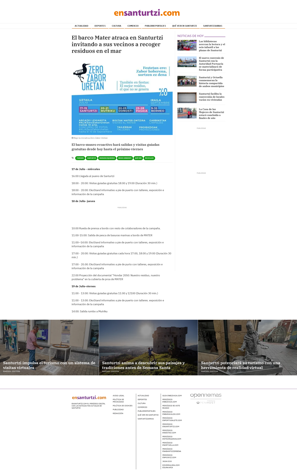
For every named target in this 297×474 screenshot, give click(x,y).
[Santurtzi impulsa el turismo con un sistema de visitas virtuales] (49, 347)
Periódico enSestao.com (169, 431)
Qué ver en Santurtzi (148, 415)
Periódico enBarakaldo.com (171, 413)
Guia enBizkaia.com (172, 395)
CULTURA (116, 25)
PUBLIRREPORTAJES (155, 25)
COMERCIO (133, 25)
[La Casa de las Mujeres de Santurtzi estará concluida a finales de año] (187, 113)
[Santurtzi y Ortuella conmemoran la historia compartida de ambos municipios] (187, 81)
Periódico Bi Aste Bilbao (171, 406)
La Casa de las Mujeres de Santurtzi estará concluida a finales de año (211, 114)
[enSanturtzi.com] (148, 12)
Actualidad (143, 395)
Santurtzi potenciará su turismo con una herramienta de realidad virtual (240, 365)
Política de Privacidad (118, 400)
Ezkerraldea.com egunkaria (171, 466)
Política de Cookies (122, 405)
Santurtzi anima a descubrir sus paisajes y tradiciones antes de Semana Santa (143, 365)
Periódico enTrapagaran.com (171, 437)
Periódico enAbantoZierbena (171, 450)
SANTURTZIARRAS (212, 25)
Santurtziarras (146, 419)
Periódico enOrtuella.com (170, 444)
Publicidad (118, 409)
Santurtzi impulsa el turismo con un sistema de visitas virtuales (49, 365)
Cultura (142, 403)
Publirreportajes (146, 411)
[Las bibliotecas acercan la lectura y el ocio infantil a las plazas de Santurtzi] (187, 45)
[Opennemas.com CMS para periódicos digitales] (205, 398)
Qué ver (138, 158)
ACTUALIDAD (81, 25)
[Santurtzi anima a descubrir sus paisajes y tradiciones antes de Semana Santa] (148, 347)
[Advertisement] (122, 216)
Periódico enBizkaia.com (169, 400)
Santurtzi (91, 158)
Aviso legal (118, 395)
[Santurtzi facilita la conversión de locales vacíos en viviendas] (187, 97)
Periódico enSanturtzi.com (170, 425)
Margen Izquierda (107, 158)
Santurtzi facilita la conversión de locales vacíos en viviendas (211, 96)
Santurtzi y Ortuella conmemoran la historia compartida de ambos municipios (211, 82)
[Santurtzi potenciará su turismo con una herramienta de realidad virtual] (247, 347)
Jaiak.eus (167, 461)
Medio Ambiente (124, 158)
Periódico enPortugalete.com (172, 419)
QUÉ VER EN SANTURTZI (184, 25)
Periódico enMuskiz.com (169, 456)
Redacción (118, 413)
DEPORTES (100, 25)
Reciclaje (149, 158)
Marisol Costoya (11, 371)
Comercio (142, 407)
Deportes (142, 399)
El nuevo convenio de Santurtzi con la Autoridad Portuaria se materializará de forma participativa (211, 63)
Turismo (80, 158)
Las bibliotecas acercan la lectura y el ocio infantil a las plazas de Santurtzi (212, 46)
